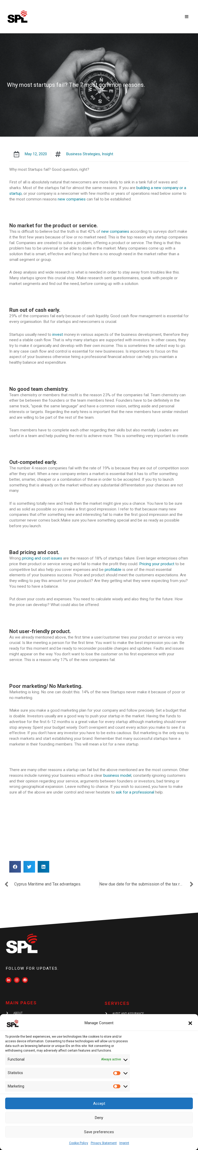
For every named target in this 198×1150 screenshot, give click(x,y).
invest (57, 334)
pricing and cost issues (42, 558)
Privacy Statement (104, 1143)
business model (117, 775)
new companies (72, 199)
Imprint (124, 1143)
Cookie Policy (78, 1143)
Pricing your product (156, 564)
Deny (99, 1117)
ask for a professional (135, 792)
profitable (113, 569)
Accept (99, 1103)
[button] (190, 1023)
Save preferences (99, 1132)
